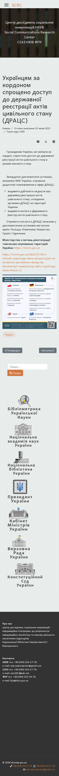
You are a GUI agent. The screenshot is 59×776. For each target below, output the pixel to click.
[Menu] (6, 5)
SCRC (17, 5)
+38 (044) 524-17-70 (22, 766)
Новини (6, 128)
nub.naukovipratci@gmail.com (40, 769)
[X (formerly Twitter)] (46, 141)
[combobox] (28, 366)
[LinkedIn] (54, 141)
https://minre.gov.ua (27, 248)
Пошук (16, 373)
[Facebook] (38, 141)
